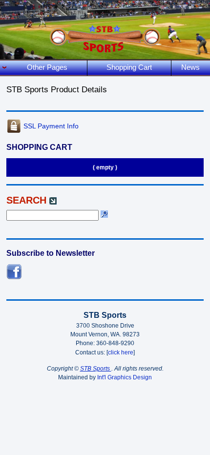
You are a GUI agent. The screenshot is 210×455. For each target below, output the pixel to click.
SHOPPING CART (39, 147)
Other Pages (47, 67)
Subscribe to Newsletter (50, 253)
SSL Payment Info (51, 126)
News (190, 67)
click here (120, 352)
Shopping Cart (129, 67)
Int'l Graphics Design (124, 377)
